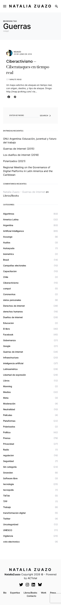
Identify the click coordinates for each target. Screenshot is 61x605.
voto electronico (11, 541)
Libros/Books (11, 195)
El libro (6, 328)
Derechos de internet (14, 305)
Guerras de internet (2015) (18, 148)
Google (6, 346)
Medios (7, 392)
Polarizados (9, 426)
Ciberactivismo (10, 282)
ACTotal (32, 578)
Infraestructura (10, 357)
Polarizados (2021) (14, 161)
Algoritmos (8, 213)
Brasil (6, 259)
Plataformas (9, 421)
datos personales (12, 300)
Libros (6, 380)
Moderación (9, 403)
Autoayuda (8, 248)
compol (7, 288)
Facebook (8, 334)
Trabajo (7, 507)
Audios (6, 242)
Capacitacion (10, 271)
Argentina (8, 225)
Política (6, 432)
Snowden (8, 472)
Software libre (10, 478)
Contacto (31, 596)
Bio (4, 592)
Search (44, 115)
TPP (5, 501)
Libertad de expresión (14, 374)
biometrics (8, 254)
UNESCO (7, 530)
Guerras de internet (13, 351)
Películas (7, 415)
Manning (7, 386)
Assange (7, 236)
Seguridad (8, 461)
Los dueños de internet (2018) (21, 154)
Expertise (15, 592)
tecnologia (8, 484)
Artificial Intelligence (13, 231)
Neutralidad (9, 409)
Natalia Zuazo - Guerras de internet (24, 191)
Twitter (6, 518)
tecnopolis (8, 490)
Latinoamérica (10, 369)
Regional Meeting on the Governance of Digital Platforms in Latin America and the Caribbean (28, 171)
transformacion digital (14, 513)
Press (53, 592)
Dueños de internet (13, 317)
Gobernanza (9, 340)
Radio (6, 449)
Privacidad (8, 444)
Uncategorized (10, 524)
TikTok (6, 495)
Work (43, 592)
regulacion (8, 455)
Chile (5, 277)
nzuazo (17, 52)
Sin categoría (10, 467)
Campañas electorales (14, 265)
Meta (5, 397)
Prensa (6, 438)
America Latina (10, 219)
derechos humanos (13, 311)
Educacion (8, 323)
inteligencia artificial (13, 363)
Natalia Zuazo (30, 6)
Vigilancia (8, 536)
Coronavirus (9, 294)
